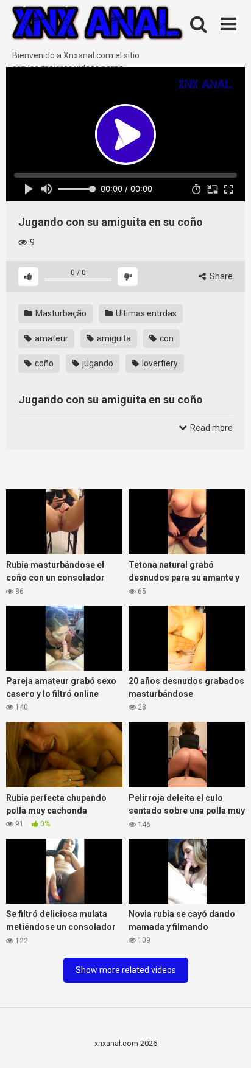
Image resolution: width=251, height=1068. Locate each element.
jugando (96, 363)
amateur (50, 338)
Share (220, 276)
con (166, 338)
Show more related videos (126, 970)
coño (43, 363)
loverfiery (159, 363)
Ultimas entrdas (145, 313)
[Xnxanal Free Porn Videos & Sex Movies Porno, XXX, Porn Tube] (97, 24)
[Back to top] (228, 1043)
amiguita (113, 338)
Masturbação (60, 313)
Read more (210, 428)
